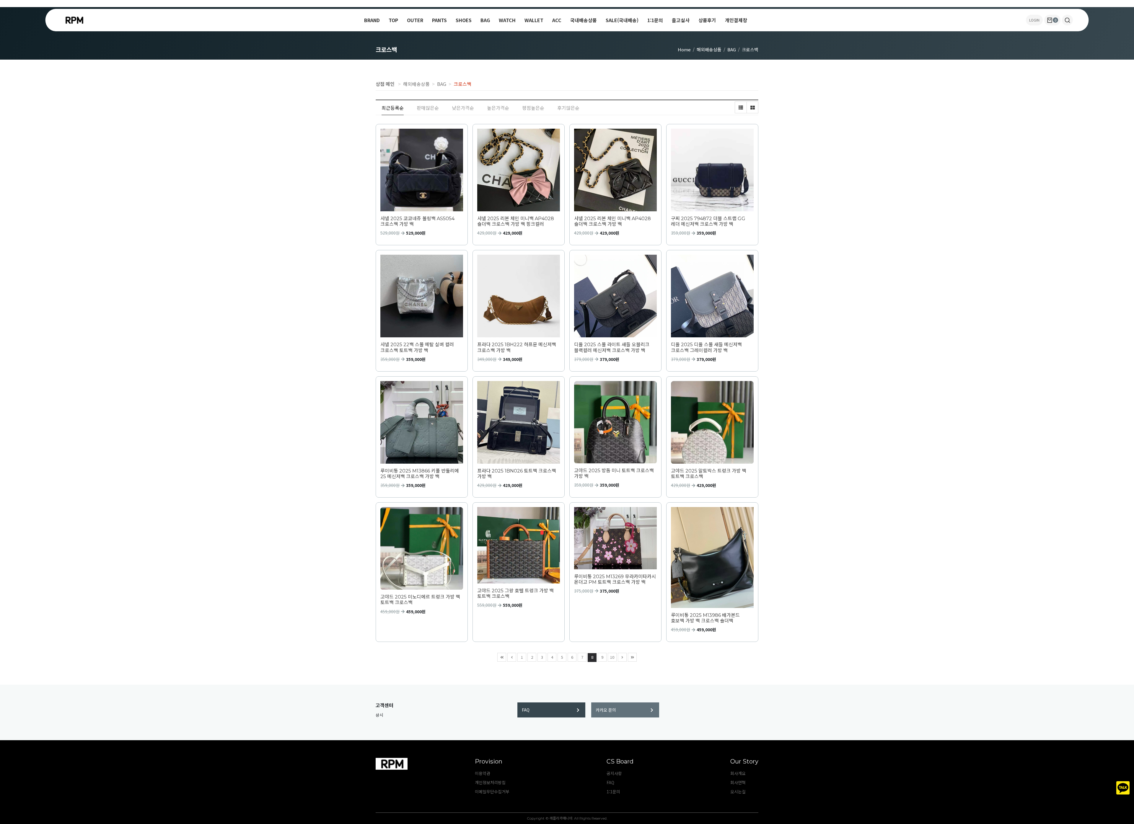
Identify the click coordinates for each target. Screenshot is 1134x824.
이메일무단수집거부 (492, 791)
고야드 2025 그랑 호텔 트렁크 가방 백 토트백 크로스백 (515, 593)
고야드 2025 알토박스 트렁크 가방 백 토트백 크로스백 (708, 473)
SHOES (464, 20)
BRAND (372, 20)
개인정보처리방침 (490, 782)
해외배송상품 (709, 49)
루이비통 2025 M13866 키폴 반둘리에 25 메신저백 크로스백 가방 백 (419, 473)
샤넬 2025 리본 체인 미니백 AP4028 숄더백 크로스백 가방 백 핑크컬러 (515, 221)
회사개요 (738, 773)
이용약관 (482, 773)
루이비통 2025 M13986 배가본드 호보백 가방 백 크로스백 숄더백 (705, 618)
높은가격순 (498, 107)
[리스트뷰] (741, 107)
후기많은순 (568, 107)
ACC (556, 20)
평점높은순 (533, 107)
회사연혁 (738, 782)
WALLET (533, 20)
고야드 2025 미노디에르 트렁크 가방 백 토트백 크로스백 (420, 599)
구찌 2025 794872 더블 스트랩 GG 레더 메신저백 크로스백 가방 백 (708, 221)
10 (612, 657)
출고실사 (681, 20)
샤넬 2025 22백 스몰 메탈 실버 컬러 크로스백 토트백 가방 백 (417, 347)
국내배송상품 (583, 20)
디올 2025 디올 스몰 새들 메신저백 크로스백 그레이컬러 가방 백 (706, 347)
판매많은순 (428, 107)
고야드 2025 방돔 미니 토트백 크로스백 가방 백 (614, 473)
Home (684, 49)
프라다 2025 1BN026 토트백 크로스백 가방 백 (516, 473)
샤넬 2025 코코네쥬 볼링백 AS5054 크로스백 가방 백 (417, 221)
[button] (1067, 20)
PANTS (439, 20)
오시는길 (738, 791)
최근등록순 (393, 107)
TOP (393, 20)
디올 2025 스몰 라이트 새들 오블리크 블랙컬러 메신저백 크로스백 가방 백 (611, 347)
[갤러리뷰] (752, 107)
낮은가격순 (463, 107)
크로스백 (750, 49)
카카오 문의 (606, 710)
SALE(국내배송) (622, 20)
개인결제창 (736, 20)
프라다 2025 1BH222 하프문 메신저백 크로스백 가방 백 (516, 347)
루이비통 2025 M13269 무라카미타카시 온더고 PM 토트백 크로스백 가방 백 (615, 579)
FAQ (525, 710)
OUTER (415, 20)
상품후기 (707, 20)
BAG (485, 20)
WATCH (507, 20)
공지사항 (614, 773)
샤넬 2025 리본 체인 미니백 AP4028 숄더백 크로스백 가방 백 (612, 221)
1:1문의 (655, 20)
